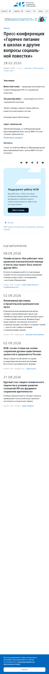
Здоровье (28, 68)
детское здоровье (28, 227)
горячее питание (14, 227)
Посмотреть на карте (13, 138)
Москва (11, 223)
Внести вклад (18, 210)
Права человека (28, 406)
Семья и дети (8, 71)
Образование (38, 68)
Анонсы (7, 28)
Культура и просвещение (35, 334)
